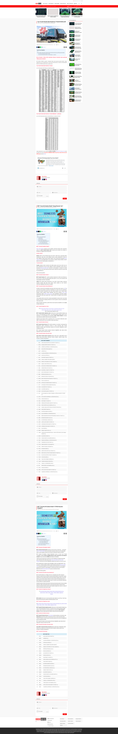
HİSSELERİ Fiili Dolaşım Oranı (60, 151)
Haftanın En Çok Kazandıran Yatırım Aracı (48, 6)
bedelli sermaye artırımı (48, 293)
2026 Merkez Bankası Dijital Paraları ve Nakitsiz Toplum (78, 52)
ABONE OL (44, 47)
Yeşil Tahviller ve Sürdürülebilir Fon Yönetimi (77, 16)
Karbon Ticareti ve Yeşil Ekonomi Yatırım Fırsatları (78, 28)
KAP (65, 288)
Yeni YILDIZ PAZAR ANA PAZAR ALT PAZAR (44, 53)
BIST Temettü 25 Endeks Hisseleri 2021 (44, 543)
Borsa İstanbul (50, 615)
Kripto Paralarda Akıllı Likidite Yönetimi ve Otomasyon (78, 24)
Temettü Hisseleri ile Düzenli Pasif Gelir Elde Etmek (78, 101)
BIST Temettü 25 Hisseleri (42, 544)
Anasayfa (38, 207)
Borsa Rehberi (42, 207)
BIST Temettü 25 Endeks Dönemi (44, 542)
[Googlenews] (82, 0)
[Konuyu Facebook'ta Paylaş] (37, 47)
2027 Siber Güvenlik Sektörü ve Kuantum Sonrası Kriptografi (78, 73)
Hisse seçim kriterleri (40, 248)
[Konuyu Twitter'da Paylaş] (38, 47)
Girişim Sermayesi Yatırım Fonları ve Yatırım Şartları (53, 16)
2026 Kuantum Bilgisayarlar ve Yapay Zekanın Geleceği (41, 16)
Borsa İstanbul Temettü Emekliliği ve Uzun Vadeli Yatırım (78, 89)
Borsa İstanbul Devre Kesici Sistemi (78, 65)
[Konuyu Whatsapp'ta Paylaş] (40, 47)
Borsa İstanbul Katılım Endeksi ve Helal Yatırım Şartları (78, 77)
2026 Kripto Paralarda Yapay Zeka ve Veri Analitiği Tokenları (78, 93)
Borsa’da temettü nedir (46, 568)
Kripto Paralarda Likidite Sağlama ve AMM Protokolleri (78, 56)
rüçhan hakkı (64, 292)
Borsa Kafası (44, 176)
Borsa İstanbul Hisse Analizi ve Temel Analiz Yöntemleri (78, 97)
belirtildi (44, 153)
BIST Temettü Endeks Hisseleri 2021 (43, 243)
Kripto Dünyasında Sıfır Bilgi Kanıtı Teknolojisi (65, 16)
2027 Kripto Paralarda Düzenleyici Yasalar (78, 85)
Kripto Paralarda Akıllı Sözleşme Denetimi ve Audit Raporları (78, 69)
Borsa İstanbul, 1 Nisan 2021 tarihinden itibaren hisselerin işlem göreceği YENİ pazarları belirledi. (51, 52)
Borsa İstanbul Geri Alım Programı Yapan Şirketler (78, 48)
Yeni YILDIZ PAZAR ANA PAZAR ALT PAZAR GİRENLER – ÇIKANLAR (47, 54)
